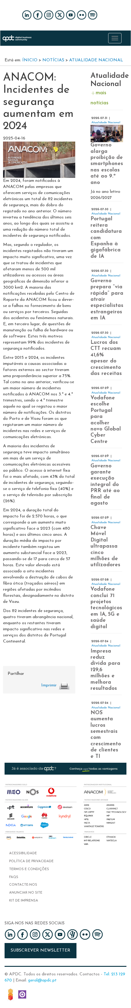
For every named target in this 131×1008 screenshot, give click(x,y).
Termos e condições (29, 869)
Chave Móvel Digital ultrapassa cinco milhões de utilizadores (105, 546)
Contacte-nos (23, 885)
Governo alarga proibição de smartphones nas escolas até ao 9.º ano (106, 163)
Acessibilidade (23, 853)
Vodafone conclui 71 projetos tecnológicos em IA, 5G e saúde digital (106, 608)
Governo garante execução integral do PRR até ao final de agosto (105, 484)
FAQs (13, 877)
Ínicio (29, 60)
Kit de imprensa (23, 900)
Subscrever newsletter (40, 950)
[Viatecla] (10, 994)
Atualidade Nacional (96, 60)
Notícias (53, 60)
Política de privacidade (31, 861)
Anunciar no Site (25, 893)
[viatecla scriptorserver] (22, 994)
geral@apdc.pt (42, 980)
